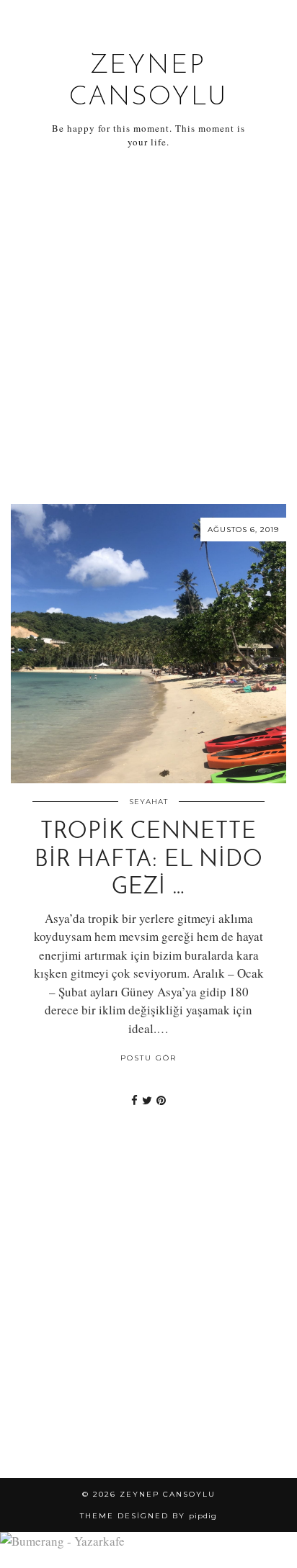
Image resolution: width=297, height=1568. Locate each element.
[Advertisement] (148, 327)
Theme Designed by (148, 1515)
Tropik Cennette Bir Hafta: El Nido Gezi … (149, 860)
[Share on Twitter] (147, 1100)
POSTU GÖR (148, 1058)
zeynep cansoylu (168, 1494)
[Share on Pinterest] (161, 1100)
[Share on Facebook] (134, 1100)
